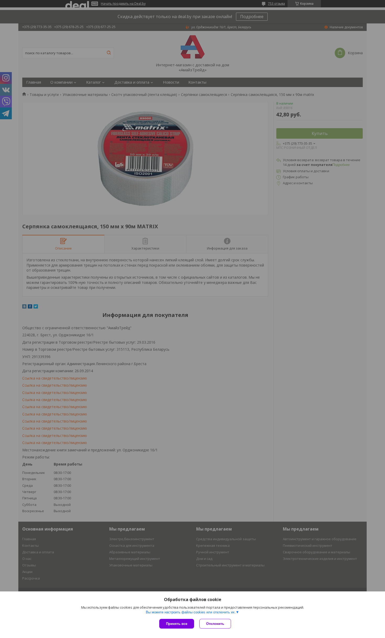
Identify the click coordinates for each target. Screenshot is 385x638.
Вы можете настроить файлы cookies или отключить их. (191, 612)
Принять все (176, 624)
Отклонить (215, 624)
